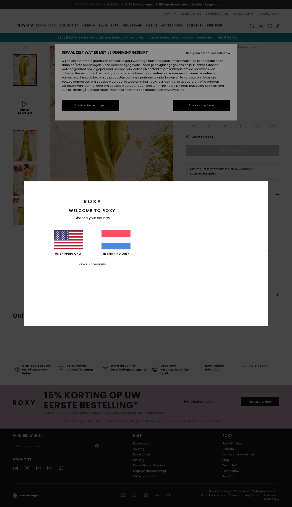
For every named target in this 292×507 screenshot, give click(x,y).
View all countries (92, 264)
